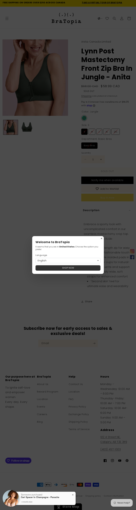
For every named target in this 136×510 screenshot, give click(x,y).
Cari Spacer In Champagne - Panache (40, 497)
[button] (68, 260)
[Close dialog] (101, 238)
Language (41, 255)
